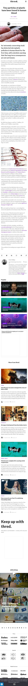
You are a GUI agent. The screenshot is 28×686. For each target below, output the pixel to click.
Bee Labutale (7, 512)
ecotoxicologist (8, 190)
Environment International (16, 169)
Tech (12, 16)
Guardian (5, 192)
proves (21, 195)
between (16, 79)
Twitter (18, 273)
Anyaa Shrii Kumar (12, 323)
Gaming (2, 385)
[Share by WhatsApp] (16, 255)
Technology (3, 422)
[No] (26, 682)
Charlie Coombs (7, 437)
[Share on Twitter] (6, 255)
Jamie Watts (7, 401)
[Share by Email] (21, 255)
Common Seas (20, 172)
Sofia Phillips (15, 23)
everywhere (23, 92)
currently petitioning (6, 227)
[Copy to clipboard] (26, 255)
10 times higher (14, 194)
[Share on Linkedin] (11, 255)
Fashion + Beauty (6, 307)
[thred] (14, 2)
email (23, 274)
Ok (14, 684)
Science (14, 16)
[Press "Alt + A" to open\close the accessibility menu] (1, 684)
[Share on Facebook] (1, 255)
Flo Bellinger (12, 291)
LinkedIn (23, 273)
